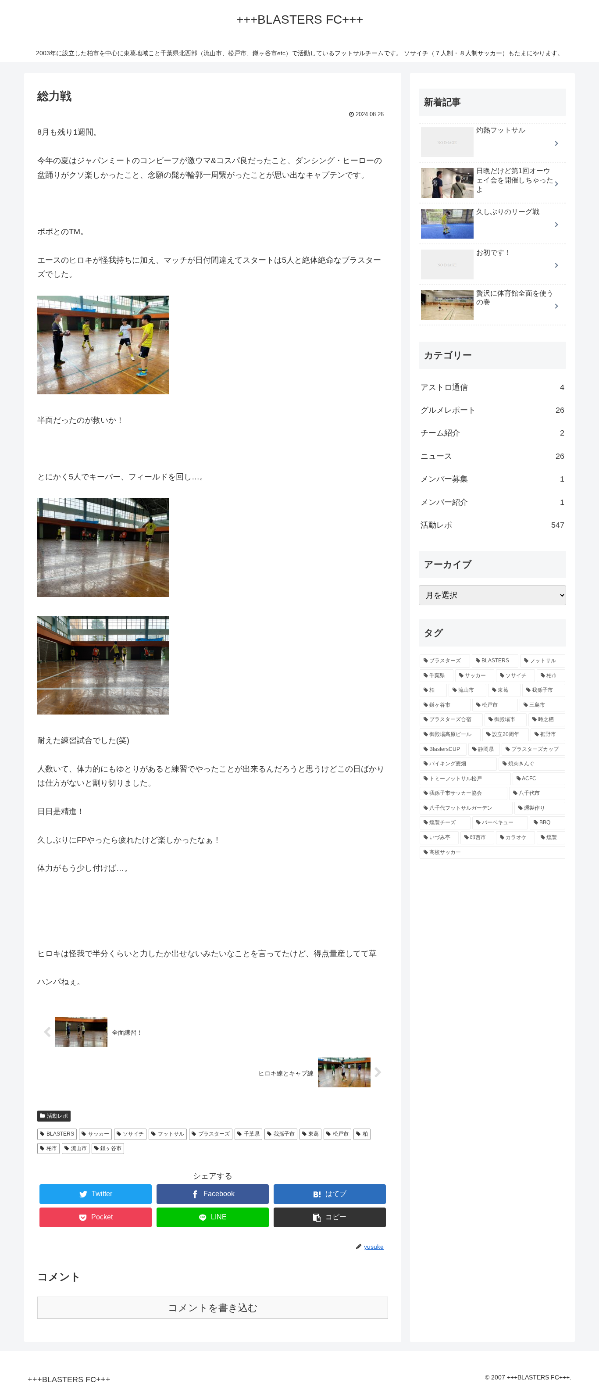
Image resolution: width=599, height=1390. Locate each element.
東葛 (313, 1134)
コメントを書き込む (213, 1307)
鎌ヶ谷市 (110, 1148)
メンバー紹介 (492, 502)
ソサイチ (133, 1134)
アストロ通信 (492, 387)
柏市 (51, 1148)
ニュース (492, 456)
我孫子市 (284, 1134)
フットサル (171, 1134)
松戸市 (341, 1134)
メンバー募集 (492, 479)
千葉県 (252, 1134)
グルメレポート (492, 410)
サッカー (98, 1134)
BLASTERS (60, 1134)
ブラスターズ (214, 1134)
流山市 (79, 1148)
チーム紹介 (492, 433)
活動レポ (57, 1116)
